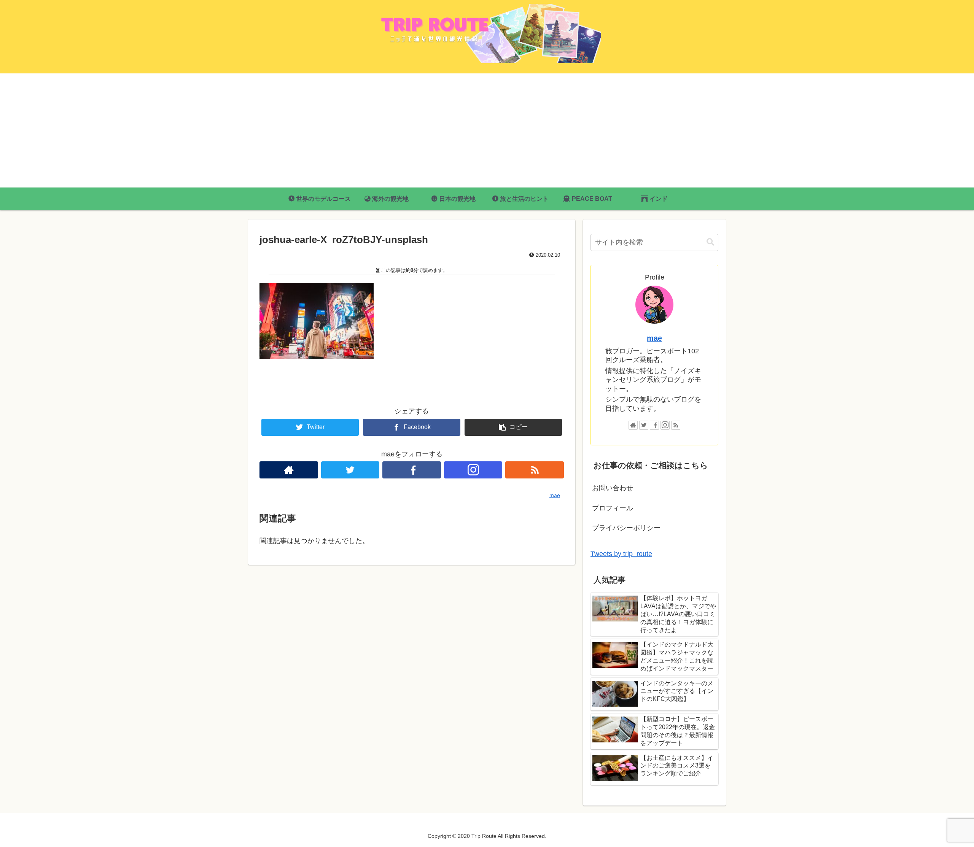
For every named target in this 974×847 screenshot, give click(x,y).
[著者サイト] (288, 469)
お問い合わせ (612, 488)
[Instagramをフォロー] (473, 469)
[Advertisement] (487, 130)
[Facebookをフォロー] (411, 469)
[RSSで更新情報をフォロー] (534, 469)
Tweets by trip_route (621, 554)
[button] (710, 242)
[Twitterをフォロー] (350, 469)
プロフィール (612, 508)
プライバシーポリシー (626, 528)
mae (654, 338)
